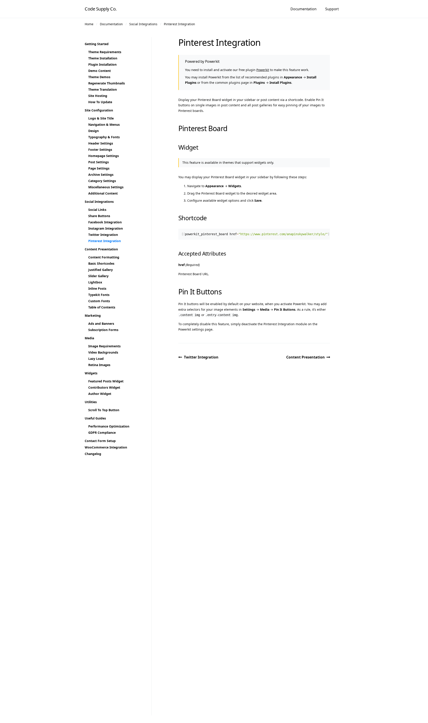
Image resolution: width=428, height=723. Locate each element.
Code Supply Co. (101, 9)
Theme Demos (99, 77)
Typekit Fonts (98, 295)
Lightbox (95, 282)
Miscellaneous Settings (105, 187)
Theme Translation (102, 89)
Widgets (91, 373)
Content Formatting (103, 257)
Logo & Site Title (101, 118)
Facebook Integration (105, 222)
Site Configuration (99, 110)
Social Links (97, 209)
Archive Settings (100, 174)
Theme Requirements (104, 52)
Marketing (93, 315)
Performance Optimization (108, 426)
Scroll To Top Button (103, 410)
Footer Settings (100, 149)
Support (332, 8)
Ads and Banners (101, 323)
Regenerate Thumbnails (106, 83)
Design (93, 131)
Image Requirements (104, 346)
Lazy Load (96, 358)
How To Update (100, 102)
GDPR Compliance (102, 432)
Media (89, 338)
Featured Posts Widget (105, 381)
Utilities (91, 402)
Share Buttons (99, 216)
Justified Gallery (100, 270)
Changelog (93, 454)
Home (89, 24)
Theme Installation (102, 58)
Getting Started (97, 44)
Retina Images (99, 365)
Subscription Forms (103, 330)
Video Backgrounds (103, 352)
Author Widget (99, 394)
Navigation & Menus (104, 124)
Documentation (303, 8)
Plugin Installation (102, 64)
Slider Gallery (98, 276)
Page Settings (98, 168)
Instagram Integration (105, 228)
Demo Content (99, 71)
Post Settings (98, 162)
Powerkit (262, 70)
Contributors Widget (104, 387)
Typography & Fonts (104, 137)
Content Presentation (305, 357)
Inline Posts (97, 288)
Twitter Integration (201, 357)
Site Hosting (97, 96)
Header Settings (100, 143)
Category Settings (102, 181)
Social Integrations (143, 24)
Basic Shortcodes (101, 263)
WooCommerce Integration (106, 447)
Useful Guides (95, 418)
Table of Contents (101, 307)
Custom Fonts (99, 301)
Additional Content (103, 193)
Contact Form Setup (100, 441)
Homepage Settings (103, 156)
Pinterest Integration (179, 24)
